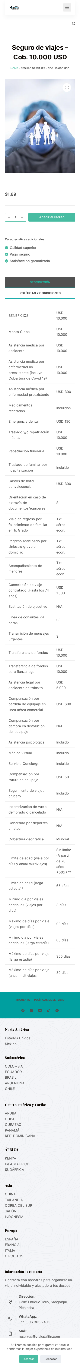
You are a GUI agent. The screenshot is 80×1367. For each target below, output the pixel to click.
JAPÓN (10, 1211)
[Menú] (67, 7)
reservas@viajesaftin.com (39, 1336)
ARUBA (10, 1113)
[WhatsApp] (57, 1010)
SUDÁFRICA (14, 1169)
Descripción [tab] (40, 282)
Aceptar (28, 1359)
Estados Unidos (17, 1038)
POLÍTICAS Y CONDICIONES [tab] (40, 293)
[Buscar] (73, 23)
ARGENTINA (15, 1083)
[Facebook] (23, 1010)
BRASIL (10, 1077)
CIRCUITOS (14, 1256)
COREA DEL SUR (18, 1205)
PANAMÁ (12, 1130)
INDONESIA (14, 1217)
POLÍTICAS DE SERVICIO (49, 999)
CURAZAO (13, 1124)
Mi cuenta (23, 999)
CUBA (10, 1119)
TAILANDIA (14, 1200)
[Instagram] (31, 1010)
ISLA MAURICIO (17, 1164)
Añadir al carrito (51, 217)
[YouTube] (40, 1010)
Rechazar (51, 1359)
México (11, 1044)
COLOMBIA (14, 1066)
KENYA (10, 1158)
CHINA (10, 1194)
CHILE (10, 1089)
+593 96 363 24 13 (34, 1322)
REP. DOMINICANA (20, 1136)
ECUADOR (13, 1072)
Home (14, 68)
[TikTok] (48, 1010)
